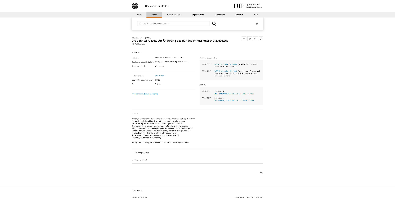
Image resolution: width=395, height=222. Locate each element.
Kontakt (140, 190)
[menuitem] (139, 14)
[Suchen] (214, 24)
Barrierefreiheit (240, 197)
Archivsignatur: (138, 76)
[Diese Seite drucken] (255, 38)
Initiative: (135, 58)
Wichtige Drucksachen (208, 58)
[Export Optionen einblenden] (261, 38)
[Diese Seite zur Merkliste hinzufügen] (249, 38)
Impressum (259, 197)
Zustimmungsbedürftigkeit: (143, 62)
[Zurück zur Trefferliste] (257, 24)
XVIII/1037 (159, 76)
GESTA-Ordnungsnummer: (142, 80)
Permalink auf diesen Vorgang (145, 94)
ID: (133, 84)
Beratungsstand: (138, 66)
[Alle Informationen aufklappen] (244, 38)
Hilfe (133, 190)
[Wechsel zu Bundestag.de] (151, 6)
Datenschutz (250, 197)
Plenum (203, 85)
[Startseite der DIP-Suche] (248, 6)
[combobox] (174, 23)
